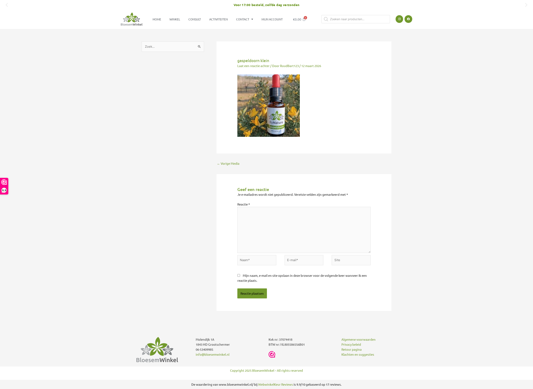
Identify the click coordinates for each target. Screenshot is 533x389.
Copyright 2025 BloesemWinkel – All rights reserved (266, 370)
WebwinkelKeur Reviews (275, 384)
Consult (194, 19)
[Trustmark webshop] (272, 354)
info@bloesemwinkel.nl (212, 354)
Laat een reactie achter (253, 66)
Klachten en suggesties (357, 354)
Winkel (174, 19)
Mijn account (272, 19)
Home (157, 19)
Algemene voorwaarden (358, 339)
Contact (242, 19)
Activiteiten (218, 19)
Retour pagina (351, 349)
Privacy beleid (351, 344)
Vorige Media (228, 163)
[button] (6, 4)
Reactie (243, 204)
